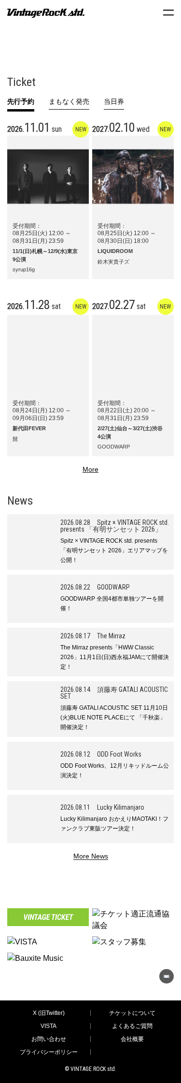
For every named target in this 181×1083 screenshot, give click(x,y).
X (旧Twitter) (49, 1013)
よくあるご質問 (132, 1026)
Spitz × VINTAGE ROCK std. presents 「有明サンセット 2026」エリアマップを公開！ (114, 550)
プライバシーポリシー (49, 1052)
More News (90, 856)
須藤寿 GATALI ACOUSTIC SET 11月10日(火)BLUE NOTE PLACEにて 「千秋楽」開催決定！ (114, 717)
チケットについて (132, 1013)
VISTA (48, 1026)
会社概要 (132, 1039)
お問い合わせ (48, 1039)
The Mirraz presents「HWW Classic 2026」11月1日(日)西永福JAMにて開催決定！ (114, 657)
